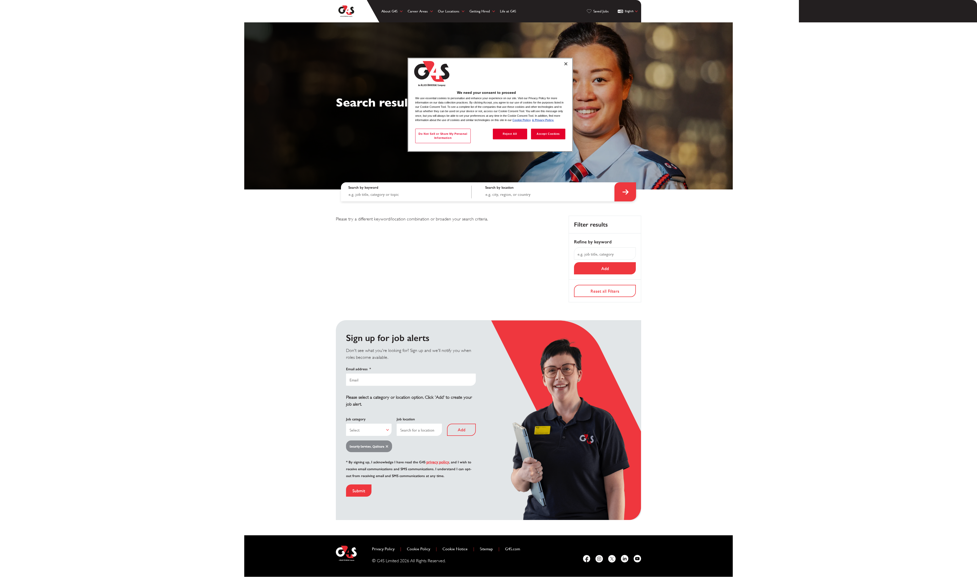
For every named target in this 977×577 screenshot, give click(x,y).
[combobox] (546, 191)
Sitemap (486, 548)
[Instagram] (599, 559)
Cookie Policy (420, 548)
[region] (490, 105)
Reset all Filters (605, 291)
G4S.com (514, 548)
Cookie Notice (455, 548)
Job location (406, 419)
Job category (356, 419)
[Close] (565, 63)
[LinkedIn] (624, 559)
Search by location (499, 187)
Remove (388, 446)
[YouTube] (637, 559)
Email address (358, 369)
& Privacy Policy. (543, 120)
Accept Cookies (548, 133)
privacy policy (437, 462)
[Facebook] (586, 559)
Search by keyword (363, 187)
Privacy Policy (385, 548)
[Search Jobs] (625, 191)
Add (605, 268)
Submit (358, 490)
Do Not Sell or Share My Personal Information (443, 135)
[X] (612, 559)
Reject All (510, 133)
